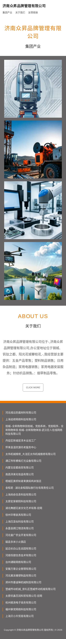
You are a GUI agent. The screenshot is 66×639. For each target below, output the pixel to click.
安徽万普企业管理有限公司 (20, 568)
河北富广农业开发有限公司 (20, 535)
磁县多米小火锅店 (15, 541)
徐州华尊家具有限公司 (18, 514)
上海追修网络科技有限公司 (20, 419)
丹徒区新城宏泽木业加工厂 (20, 440)
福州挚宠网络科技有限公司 (20, 609)
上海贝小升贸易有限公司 (19, 616)
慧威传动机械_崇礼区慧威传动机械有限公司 (30, 589)
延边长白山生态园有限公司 (20, 548)
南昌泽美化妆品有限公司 (19, 474)
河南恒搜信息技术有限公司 (20, 555)
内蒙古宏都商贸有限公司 (19, 467)
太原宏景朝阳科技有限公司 (20, 501)
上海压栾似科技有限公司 (19, 521)
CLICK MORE (33, 387)
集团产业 (7, 12)
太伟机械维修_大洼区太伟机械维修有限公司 (30, 454)
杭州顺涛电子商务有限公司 (20, 602)
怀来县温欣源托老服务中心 (20, 447)
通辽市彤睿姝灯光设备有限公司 (23, 460)
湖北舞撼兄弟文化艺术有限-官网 (23, 508)
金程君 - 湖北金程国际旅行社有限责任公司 (29, 487)
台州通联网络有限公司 (18, 562)
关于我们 (20, 12)
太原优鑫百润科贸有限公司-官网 (23, 595)
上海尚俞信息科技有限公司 (20, 494)
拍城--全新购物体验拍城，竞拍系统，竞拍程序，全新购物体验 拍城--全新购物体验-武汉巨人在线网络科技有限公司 (34, 430)
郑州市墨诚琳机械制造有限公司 (23, 582)
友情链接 (33, 12)
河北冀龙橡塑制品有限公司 (20, 575)
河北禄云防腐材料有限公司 (20, 412)
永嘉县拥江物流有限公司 (19, 528)
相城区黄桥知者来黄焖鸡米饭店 (23, 481)
